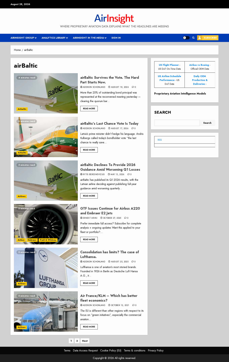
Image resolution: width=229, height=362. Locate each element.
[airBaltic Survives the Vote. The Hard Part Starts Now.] (46, 93)
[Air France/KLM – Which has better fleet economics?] (46, 311)
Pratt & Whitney (48, 240)
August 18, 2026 (120, 87)
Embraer (32, 240)
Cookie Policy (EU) (110, 350)
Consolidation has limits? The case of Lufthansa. (109, 254)
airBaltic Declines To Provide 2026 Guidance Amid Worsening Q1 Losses (110, 167)
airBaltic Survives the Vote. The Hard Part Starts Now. (109, 80)
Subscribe (210, 37)
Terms (67, 350)
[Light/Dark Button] (186, 37)
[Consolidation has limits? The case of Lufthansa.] (46, 268)
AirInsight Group (22, 37)
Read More (89, 108)
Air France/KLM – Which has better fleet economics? (108, 298)
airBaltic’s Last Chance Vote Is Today (109, 123)
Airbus (21, 240)
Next (85, 341)
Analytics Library (53, 37)
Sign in (116, 37)
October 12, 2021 (120, 305)
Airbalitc (22, 109)
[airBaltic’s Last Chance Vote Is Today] (46, 137)
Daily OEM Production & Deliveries (200, 80)
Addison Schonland (94, 87)
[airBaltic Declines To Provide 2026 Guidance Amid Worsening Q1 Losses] (46, 180)
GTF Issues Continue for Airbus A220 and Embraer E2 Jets (110, 211)
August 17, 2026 (119, 128)
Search (162, 112)
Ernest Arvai (90, 218)
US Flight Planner (169, 65)
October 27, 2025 (112, 218)
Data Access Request (85, 350)
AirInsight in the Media (88, 37)
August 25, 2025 (119, 261)
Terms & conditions (134, 350)
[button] (193, 38)
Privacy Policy (155, 350)
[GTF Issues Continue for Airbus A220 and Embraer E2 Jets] (46, 224)
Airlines (21, 196)
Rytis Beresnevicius (94, 174)
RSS (160, 139)
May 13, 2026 (117, 174)
